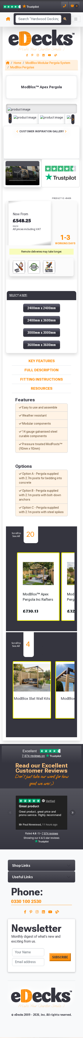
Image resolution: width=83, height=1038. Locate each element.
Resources (41, 388)
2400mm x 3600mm (41, 320)
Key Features (42, 361)
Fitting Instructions (41, 379)
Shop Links (21, 865)
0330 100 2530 (26, 901)
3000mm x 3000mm (41, 332)
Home (17, 63)
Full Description (41, 370)
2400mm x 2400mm (41, 308)
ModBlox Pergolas (22, 67)
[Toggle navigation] (75, 19)
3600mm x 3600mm (41, 344)
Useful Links (22, 877)
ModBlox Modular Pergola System (48, 63)
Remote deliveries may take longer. (41, 251)
